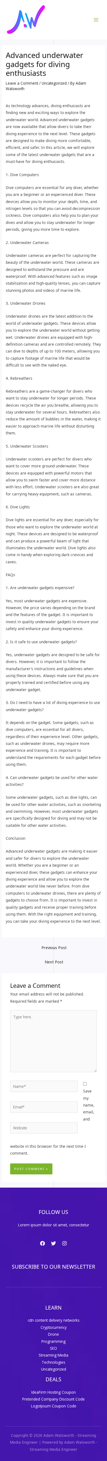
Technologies (53, 1362)
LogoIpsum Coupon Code (53, 1406)
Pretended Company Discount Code (53, 1399)
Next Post (54, 961)
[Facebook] (42, 1243)
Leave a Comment (22, 83)
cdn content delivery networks (54, 1320)
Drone (53, 1334)
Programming (53, 1341)
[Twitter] (53, 1243)
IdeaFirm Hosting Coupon (53, 1392)
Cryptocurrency (54, 1327)
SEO (53, 1348)
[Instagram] (64, 1243)
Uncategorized (54, 83)
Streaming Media (53, 1355)
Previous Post (54, 947)
